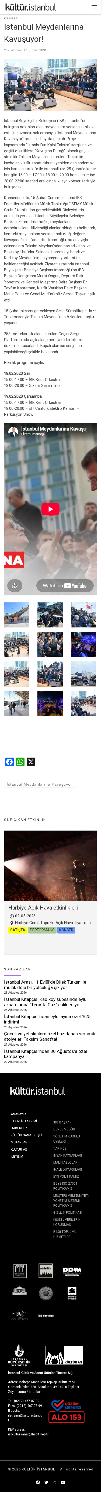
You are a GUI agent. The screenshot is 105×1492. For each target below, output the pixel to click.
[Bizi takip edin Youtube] (63, 1483)
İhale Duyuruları (67, 1169)
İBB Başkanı (62, 1122)
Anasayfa (18, 1114)
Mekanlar (19, 1142)
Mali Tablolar (65, 1162)
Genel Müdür (64, 1129)
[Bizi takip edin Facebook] (38, 1483)
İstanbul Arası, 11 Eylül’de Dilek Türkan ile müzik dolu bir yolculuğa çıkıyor (45, 984)
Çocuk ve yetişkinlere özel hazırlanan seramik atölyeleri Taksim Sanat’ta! (49, 1036)
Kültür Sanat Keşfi (26, 1135)
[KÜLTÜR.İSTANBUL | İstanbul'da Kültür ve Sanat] (30, 6)
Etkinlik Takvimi (24, 1121)
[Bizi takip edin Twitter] (46, 1483)
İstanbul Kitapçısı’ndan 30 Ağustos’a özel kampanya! (45, 1054)
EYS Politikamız (66, 1176)
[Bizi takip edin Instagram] (54, 1483)
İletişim (17, 1156)
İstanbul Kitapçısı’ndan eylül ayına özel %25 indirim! (47, 1019)
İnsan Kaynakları (67, 1155)
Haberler (19, 1128)
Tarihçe (59, 1148)
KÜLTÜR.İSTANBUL (38, 1469)
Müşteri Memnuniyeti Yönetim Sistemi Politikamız (71, 1201)
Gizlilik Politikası (67, 1213)
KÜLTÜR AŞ (19, 1149)
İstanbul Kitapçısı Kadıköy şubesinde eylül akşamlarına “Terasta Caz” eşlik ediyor (46, 1002)
